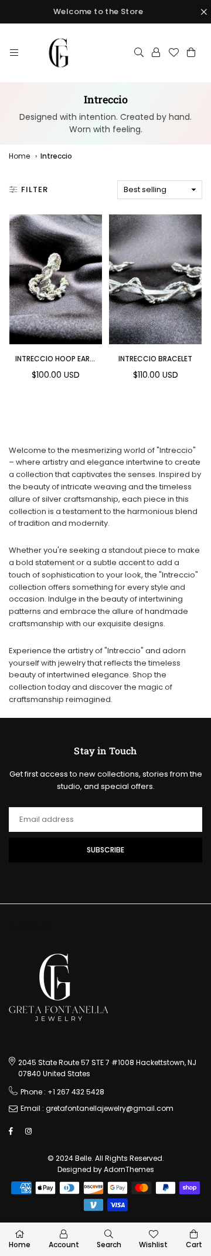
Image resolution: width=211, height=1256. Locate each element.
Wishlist (153, 1245)
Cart (194, 1245)
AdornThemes (129, 1169)
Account (64, 1245)
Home (19, 156)
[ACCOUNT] (156, 53)
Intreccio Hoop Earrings (62, 359)
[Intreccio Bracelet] (155, 279)
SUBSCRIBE (105, 850)
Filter (34, 189)
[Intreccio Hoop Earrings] (55, 279)
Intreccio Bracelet (155, 359)
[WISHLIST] (173, 53)
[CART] (191, 53)
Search (109, 1245)
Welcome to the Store (98, 11)
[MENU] (14, 53)
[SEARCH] (139, 53)
